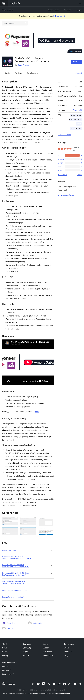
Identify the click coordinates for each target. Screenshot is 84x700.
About (4, 644)
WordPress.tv (49, 655)
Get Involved (69, 644)
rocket (79, 124)
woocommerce (76, 128)
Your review (62, 174)
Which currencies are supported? (15, 590)
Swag (67, 655)
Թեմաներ (27, 648)
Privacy (5, 655)
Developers (47, 652)
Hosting (5, 652)
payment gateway (75, 119)
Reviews (18, 73)
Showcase (27, 644)
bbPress (6, 670)
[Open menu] (80, 3)
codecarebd (38, 623)
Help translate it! (59, 16)
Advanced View (64, 134)
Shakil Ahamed (23, 65)
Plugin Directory (8, 10)
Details (7, 73)
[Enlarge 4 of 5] (33, 530)
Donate (68, 652)
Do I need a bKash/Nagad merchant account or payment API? (16, 557)
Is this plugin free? (9, 550)
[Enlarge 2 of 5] (15, 530)
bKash (73, 115)
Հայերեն (11, 684)
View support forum (66, 195)
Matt (5, 666)
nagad (79, 115)
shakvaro (10, 628)
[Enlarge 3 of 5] (33, 519)
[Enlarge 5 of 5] (51, 519)
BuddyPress (8, 674)
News (4, 648)
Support (78, 73)
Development (32, 73)
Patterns (26, 655)
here (37, 411)
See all (79, 174)
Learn (45, 644)
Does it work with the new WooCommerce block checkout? (15, 566)
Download (76, 62)
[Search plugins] (25, 23)
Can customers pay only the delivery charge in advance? (13, 582)
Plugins (25, 652)
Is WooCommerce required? (13, 597)
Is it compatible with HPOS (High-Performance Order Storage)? (16, 574)
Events (66, 648)
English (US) (77, 110)
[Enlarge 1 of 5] (15, 519)
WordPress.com (9, 663)
